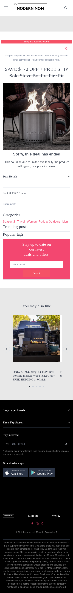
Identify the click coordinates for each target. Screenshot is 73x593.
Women (32, 221)
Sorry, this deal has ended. (36, 41)
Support (33, 515)
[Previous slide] (6, 348)
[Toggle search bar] (66, 8)
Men (65, 221)
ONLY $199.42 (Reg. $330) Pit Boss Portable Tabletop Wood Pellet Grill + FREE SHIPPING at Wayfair (34, 375)
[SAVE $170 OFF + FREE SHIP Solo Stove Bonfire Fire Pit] (36, 116)
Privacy (55, 515)
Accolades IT (51, 532)
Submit (36, 273)
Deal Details (10, 176)
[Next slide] (66, 348)
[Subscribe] (65, 443)
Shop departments (14, 410)
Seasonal (9, 221)
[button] (29, 386)
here (56, 60)
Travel (21, 221)
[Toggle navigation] (5, 8)
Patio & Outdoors (49, 221)
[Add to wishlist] (66, 48)
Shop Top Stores (13, 422)
